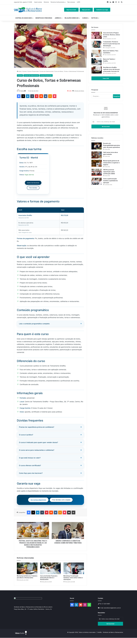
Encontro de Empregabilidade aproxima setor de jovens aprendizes (111, 145)
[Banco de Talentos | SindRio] (96, 61)
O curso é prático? (26, 435)
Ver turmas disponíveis (38, 500)
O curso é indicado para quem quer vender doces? (38, 442)
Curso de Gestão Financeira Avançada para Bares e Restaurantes (48, 577)
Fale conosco (71, 2)
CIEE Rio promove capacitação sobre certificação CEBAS (109, 171)
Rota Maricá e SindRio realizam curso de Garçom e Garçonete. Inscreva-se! (111, 69)
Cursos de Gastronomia (46, 71)
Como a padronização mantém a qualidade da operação (110, 180)
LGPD (78, 2)
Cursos (85, 18)
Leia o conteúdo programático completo (34, 324)
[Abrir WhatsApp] (132, 633)
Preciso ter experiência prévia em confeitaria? (36, 427)
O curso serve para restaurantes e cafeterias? (36, 450)
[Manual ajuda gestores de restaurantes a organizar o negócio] (96, 163)
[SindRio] (28, 9)
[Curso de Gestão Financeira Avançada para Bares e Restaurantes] (50, 568)
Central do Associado (23, 18)
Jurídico (58, 18)
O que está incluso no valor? (30, 458)
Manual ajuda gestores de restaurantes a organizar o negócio (111, 162)
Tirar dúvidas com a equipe (61, 500)
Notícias (94, 18)
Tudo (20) (106, 78)
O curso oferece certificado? (30, 465)
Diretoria (46, 2)
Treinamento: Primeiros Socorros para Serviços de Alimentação (111, 43)
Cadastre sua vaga (102, 9)
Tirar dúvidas (33, 188)
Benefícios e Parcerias (44, 18)
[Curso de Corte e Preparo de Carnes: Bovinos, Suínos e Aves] (96, 35)
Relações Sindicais (72, 18)
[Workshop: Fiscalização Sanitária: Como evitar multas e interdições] (73, 568)
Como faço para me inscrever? (31, 473)
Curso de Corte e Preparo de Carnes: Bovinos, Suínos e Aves (111, 34)
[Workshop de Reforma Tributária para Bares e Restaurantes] (27, 568)
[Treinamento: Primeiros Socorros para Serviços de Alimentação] (96, 44)
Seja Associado (71, 9)
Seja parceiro (86, 9)
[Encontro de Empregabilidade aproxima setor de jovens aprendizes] (96, 145)
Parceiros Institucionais (57, 2)
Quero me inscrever (33, 182)
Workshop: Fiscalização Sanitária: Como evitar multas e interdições (73, 577)
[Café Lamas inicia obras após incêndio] (96, 154)
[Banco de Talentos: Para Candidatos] (96, 53)
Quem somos (38, 2)
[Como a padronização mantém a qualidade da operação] (96, 181)
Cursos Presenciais (33, 71)
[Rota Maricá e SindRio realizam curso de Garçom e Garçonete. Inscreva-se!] (96, 70)
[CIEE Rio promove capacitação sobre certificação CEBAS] (96, 172)
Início (19, 71)
